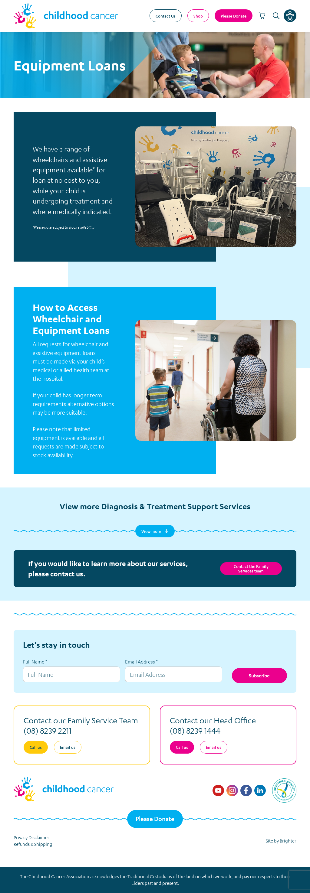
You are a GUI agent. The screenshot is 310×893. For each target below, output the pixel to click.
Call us (36, 747)
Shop (198, 15)
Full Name (35, 662)
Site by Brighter (281, 841)
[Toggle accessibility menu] (290, 15)
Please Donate (155, 819)
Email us (67, 747)
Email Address (141, 662)
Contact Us (166, 15)
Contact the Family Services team (251, 568)
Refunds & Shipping (33, 844)
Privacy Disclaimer (31, 837)
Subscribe (259, 675)
